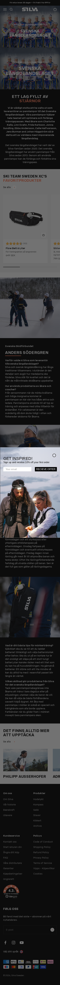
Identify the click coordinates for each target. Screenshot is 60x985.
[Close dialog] (54, 455)
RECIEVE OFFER (46, 469)
